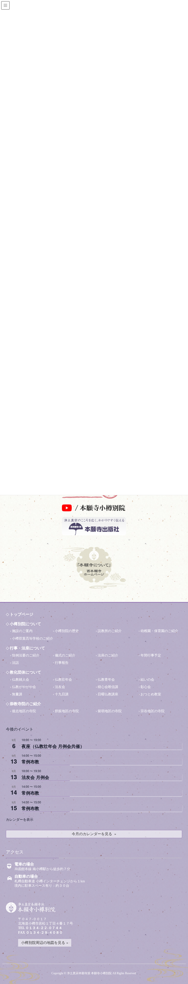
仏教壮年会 (63, 679)
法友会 (60, 687)
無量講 (17, 694)
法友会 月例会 (35, 777)
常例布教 (30, 761)
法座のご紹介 (108, 655)
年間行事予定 (151, 655)
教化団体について (25, 672)
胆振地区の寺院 (67, 711)
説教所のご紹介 (110, 631)
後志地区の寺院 (24, 711)
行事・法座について (27, 648)
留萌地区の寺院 (110, 711)
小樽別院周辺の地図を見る (43, 943)
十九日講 (62, 694)
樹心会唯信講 (108, 687)
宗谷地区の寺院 (152, 711)
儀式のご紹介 (65, 655)
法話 (15, 663)
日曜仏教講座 (108, 694)
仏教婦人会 (20, 679)
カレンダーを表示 (19, 819)
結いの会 (147, 679)
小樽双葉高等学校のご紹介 (32, 638)
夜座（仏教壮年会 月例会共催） (53, 746)
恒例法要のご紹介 (25, 655)
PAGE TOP (177, 973)
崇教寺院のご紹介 (25, 704)
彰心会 (146, 687)
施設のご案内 (22, 631)
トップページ (21, 614)
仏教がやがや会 (24, 687)
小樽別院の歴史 (67, 631)
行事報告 (62, 663)
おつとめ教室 (151, 694)
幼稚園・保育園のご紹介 (159, 631)
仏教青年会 (106, 679)
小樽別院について (25, 624)
